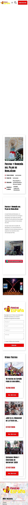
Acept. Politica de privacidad (12, 341)
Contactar (22, 3)
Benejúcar (16, 214)
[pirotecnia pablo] (13, 286)
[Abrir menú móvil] (12, 2)
